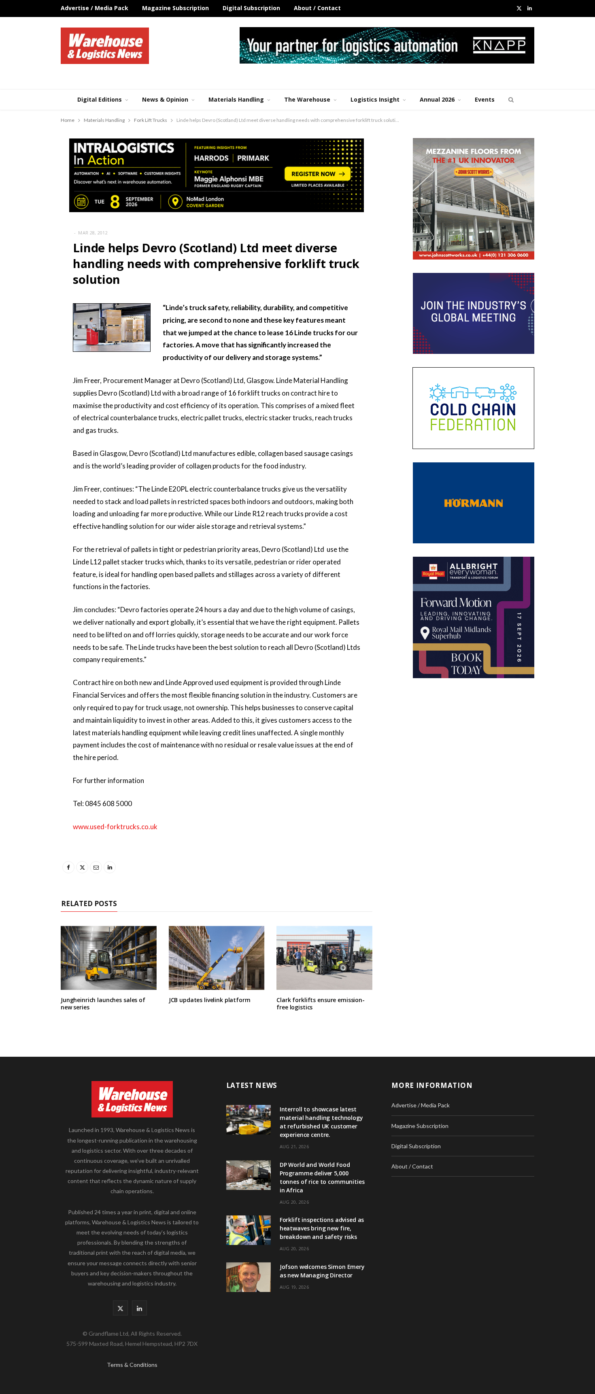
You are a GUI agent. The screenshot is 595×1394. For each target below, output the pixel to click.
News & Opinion (165, 99)
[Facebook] (31, 332)
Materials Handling (236, 99)
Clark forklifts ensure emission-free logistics (320, 1003)
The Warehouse (307, 99)
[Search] (510, 99)
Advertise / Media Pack (94, 8)
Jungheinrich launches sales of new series (103, 1003)
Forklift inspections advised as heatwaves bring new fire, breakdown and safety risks (322, 1228)
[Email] (31, 373)
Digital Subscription (251, 8)
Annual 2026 (437, 99)
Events (485, 99)
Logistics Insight (375, 99)
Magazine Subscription (175, 8)
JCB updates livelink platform (210, 1000)
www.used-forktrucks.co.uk (115, 826)
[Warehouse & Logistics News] (105, 46)
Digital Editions (99, 99)
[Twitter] (31, 353)
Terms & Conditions (132, 1364)
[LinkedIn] (31, 394)
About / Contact (317, 8)
